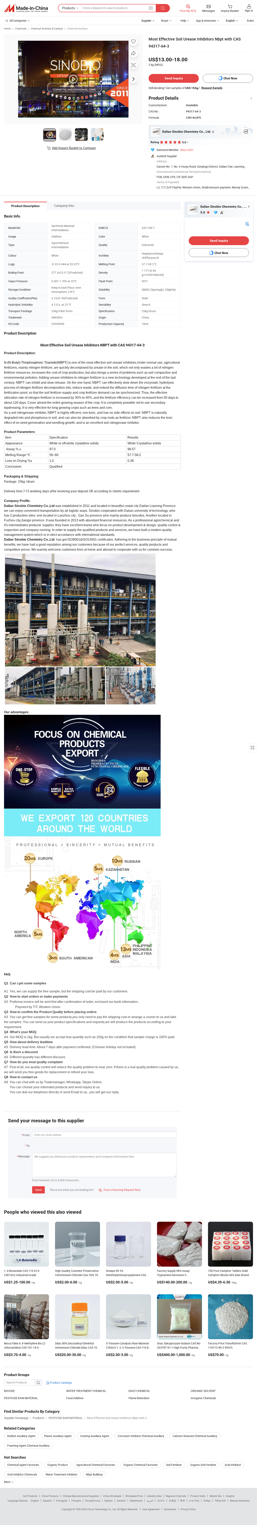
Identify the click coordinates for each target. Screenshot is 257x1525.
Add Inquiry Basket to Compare (74, 148)
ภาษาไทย (194, 1500)
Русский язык (92, 1500)
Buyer (164, 20)
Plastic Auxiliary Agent (58, 1436)
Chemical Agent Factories (23, 1465)
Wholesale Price (134, 1496)
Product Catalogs (60, 1382)
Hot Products (30, 1496)
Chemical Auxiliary (77, 28)
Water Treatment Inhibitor (62, 1474)
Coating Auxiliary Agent (94, 1436)
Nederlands (136, 1500)
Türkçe (206, 1500)
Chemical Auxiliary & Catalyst (47, 28)
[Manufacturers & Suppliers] (26, 8)
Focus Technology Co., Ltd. (102, 1509)
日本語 (172, 1500)
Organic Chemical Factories (140, 1465)
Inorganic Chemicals (203, 1398)
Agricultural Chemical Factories (95, 1465)
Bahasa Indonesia (240, 1500)
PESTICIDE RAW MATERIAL (21, 1398)
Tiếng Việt (220, 1500)
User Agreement (151, 1509)
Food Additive (74, 1398)
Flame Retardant (138, 1398)
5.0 (203, 212)
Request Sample (211, 87)
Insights (230, 1496)
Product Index (197, 1496)
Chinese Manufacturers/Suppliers (81, 1496)
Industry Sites (154, 1496)
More (7, 1482)
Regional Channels (176, 1496)
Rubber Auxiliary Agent (21, 1436)
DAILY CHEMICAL (139, 1391)
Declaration (170, 1509)
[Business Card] (247, 223)
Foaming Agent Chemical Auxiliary (28, 1445)
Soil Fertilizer (174, 1465)
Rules (250, 20)
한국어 (161, 1500)
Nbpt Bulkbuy (94, 1474)
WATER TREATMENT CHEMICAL (86, 1391)
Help (183, 20)
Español (47, 1500)
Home (7, 28)
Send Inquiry (174, 78)
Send (38, 1190)
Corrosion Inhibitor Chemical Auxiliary (141, 1436)
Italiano (108, 1500)
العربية (150, 1500)
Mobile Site (215, 1496)
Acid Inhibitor (233, 1465)
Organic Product (57, 1465)
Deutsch (121, 1500)
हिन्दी (182, 1500)
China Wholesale (112, 1496)
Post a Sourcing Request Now (120, 1190)
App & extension (206, 20)
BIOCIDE (9, 1391)
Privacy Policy (188, 1509)
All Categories (18, 20)
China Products (50, 1496)
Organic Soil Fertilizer (203, 1465)
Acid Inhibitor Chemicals (22, 1474)
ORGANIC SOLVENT (203, 1391)
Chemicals (21, 28)
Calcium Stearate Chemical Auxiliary (195, 1436)
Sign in (249, 10)
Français (76, 1500)
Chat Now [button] (230, 78)
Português (61, 1500)
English (35, 1500)
